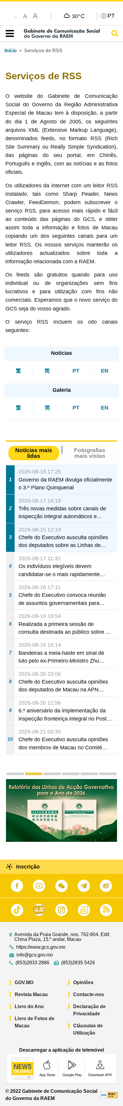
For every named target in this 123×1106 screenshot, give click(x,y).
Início (10, 50)
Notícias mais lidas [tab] (33, 453)
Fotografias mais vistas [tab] (89, 453)
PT (76, 371)
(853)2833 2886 (32, 962)
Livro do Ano (29, 1006)
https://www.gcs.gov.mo (40, 947)
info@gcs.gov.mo (34, 955)
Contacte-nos (88, 994)
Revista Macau (31, 994)
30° (78, 16)
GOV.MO (24, 982)
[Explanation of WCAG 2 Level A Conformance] (109, 1094)
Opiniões (83, 982)
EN (104, 371)
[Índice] (8, 33)
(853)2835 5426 (78, 962)
